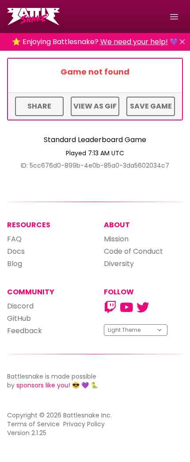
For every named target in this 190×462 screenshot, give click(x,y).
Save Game (151, 106)
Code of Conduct (133, 251)
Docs (16, 251)
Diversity (119, 264)
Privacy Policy (84, 424)
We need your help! (134, 42)
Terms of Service (33, 424)
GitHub (19, 318)
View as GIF (95, 106)
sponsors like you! (43, 385)
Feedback (24, 331)
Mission (116, 239)
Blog (14, 264)
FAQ (14, 239)
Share (39, 106)
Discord (20, 306)
